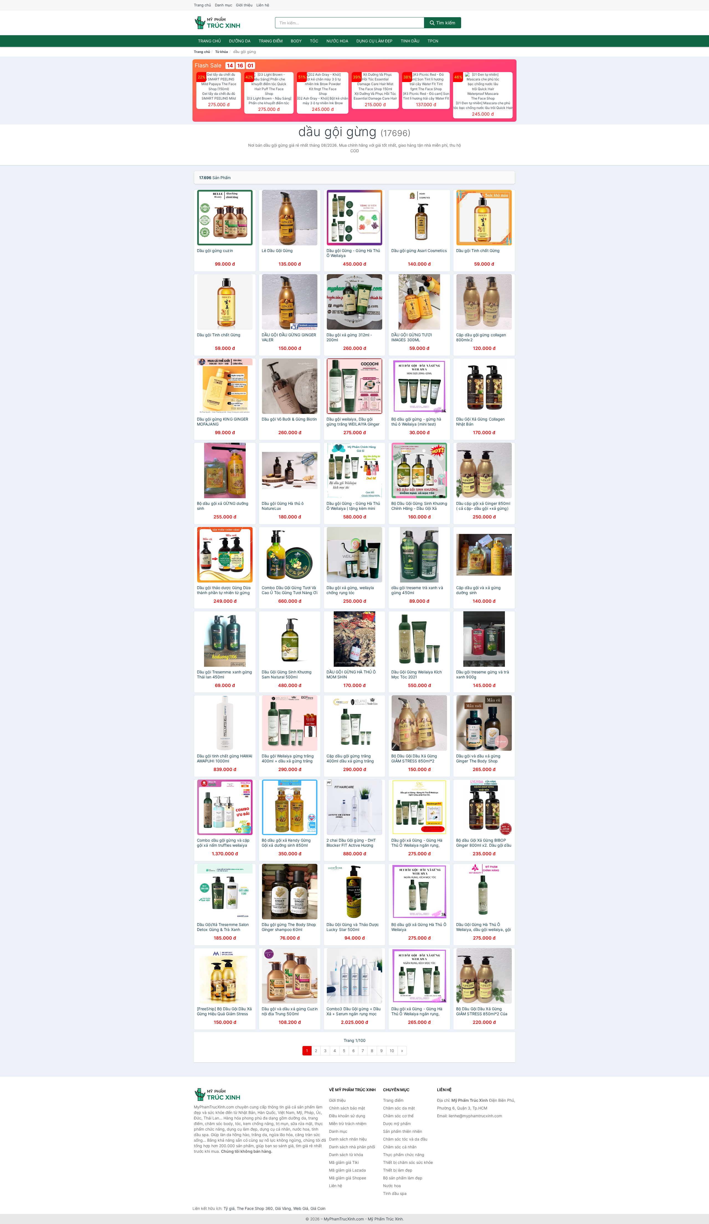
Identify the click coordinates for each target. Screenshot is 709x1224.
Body (296, 41)
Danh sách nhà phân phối (352, 1146)
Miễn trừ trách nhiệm (347, 1123)
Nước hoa (337, 41)
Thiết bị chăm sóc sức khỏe (408, 1162)
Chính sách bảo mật (347, 1108)
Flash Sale (208, 65)
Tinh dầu (410, 41)
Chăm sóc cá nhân (400, 1146)
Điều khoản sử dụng (347, 1115)
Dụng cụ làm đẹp (374, 41)
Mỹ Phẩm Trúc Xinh (385, 1219)
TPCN (433, 41)
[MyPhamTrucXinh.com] (217, 23)
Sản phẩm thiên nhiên (402, 1131)
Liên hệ (262, 5)
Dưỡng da (239, 41)
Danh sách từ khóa (346, 1154)
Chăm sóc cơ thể (398, 1115)
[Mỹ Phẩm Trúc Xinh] (221, 1094)
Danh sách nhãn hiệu (348, 1139)
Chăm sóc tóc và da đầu (405, 1139)
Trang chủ (202, 5)
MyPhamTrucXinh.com (344, 1219)
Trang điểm (270, 41)
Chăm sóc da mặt (399, 1108)
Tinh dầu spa (395, 1193)
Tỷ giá (229, 1208)
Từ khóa (221, 52)
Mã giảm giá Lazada (347, 1170)
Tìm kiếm (445, 23)
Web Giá (300, 1208)
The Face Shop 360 (255, 1208)
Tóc (314, 41)
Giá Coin (317, 1208)
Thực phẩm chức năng (403, 1154)
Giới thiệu (244, 5)
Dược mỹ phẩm (397, 1123)
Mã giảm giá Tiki (344, 1162)
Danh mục (223, 5)
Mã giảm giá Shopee (347, 1177)
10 (392, 1050)
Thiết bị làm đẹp (397, 1170)
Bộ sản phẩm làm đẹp (402, 1177)
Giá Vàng (283, 1208)
